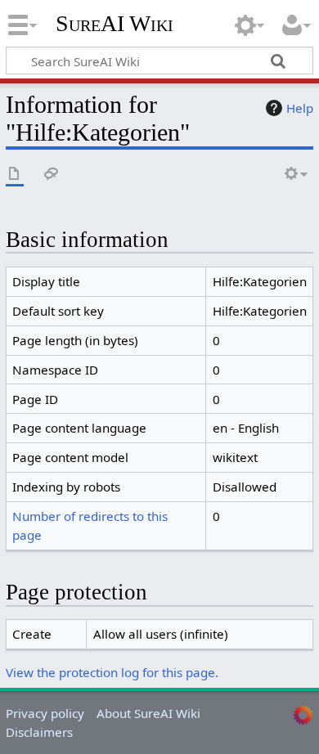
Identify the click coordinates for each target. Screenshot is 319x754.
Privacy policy (45, 713)
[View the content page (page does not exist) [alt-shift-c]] (15, 174)
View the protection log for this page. (112, 672)
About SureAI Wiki (148, 713)
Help (299, 108)
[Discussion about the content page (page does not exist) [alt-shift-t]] (52, 174)
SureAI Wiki (114, 23)
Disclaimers (39, 732)
